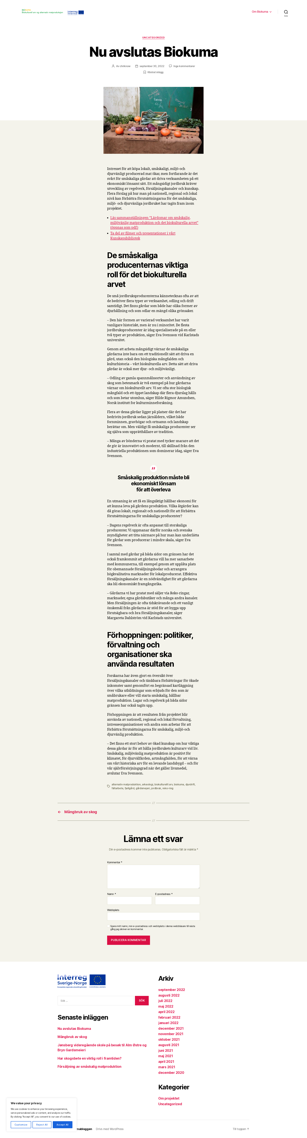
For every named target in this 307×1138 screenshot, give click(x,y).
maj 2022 (165, 1006)
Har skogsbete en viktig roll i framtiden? (90, 1058)
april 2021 (166, 1062)
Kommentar (114, 862)
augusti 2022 (169, 995)
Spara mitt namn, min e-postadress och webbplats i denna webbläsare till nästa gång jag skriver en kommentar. (152, 928)
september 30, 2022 (152, 66)
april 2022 (166, 1012)
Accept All (63, 1124)
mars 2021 (166, 1067)
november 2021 (170, 1034)
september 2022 (171, 990)
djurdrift (190, 784)
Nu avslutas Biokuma (74, 1029)
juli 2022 (165, 1001)
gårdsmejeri (143, 788)
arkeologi (147, 784)
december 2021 (171, 1028)
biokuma (179, 784)
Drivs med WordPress (110, 1129)
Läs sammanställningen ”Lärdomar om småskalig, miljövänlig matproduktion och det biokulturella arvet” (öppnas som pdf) (154, 223)
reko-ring (167, 788)
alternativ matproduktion (126, 784)
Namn (111, 894)
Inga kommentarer (184, 66)
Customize (21, 1124)
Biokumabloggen (80, 1129)
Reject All (42, 1124)
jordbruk (156, 788)
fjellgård (129, 788)
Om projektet (168, 1098)
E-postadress (164, 894)
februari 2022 (169, 1017)
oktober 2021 (169, 1040)
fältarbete (117, 788)
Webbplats (113, 909)
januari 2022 (168, 1023)
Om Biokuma (260, 11)
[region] (41, 1115)
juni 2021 (165, 1051)
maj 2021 (165, 1056)
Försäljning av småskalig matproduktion (89, 1067)
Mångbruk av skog (72, 1037)
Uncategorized (153, 37)
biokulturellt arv (163, 784)
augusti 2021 (168, 1045)
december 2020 (171, 1073)
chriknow (125, 66)
